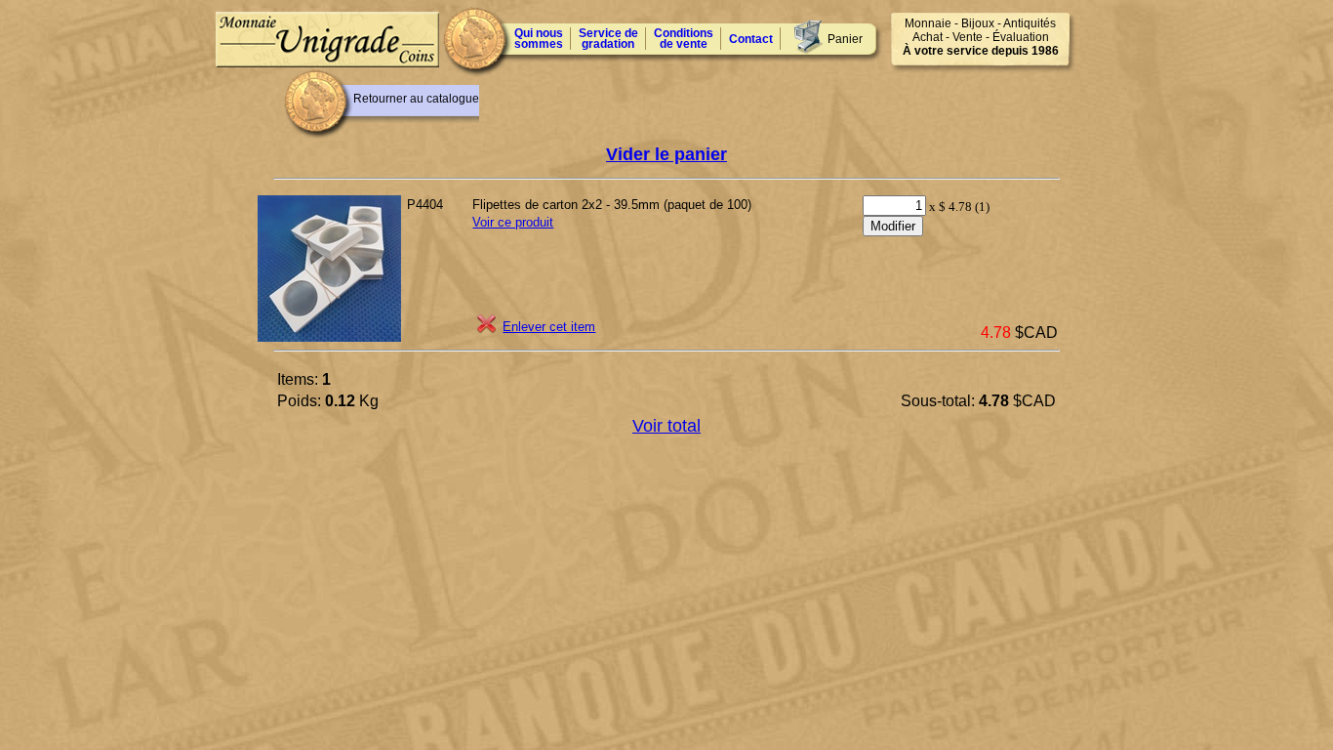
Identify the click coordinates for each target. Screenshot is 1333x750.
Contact (751, 39)
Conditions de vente (683, 38)
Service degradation (608, 38)
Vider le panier (666, 154)
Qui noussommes (538, 38)
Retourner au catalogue (416, 98)
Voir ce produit (512, 222)
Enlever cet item (549, 326)
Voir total (666, 426)
